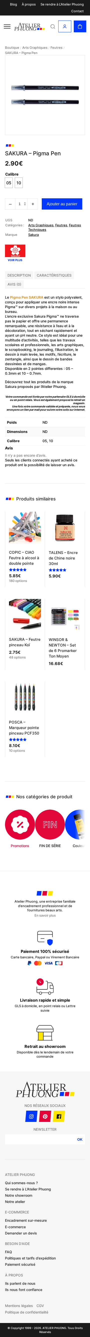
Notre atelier (15, 1201)
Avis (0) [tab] (14, 284)
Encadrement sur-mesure (26, 1220)
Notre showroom (18, 1195)
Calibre (11, 174)
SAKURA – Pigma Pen (21, 53)
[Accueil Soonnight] (29, 27)
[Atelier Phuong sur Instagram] (31, 1116)
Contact (77, 11)
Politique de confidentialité (26, 1312)
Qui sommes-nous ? (21, 1183)
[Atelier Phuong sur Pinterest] (45, 1116)
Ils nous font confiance (23, 1289)
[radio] (8, 183)
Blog (13, 4)
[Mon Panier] (80, 26)
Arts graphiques (35, 48)
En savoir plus (45, 915)
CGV (40, 1306)
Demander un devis (21, 1233)
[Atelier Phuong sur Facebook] (59, 1116)
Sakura (33, 235)
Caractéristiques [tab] (54, 275)
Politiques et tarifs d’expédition (30, 1258)
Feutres (56, 48)
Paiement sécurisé (20, 1264)
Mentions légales (19, 1306)
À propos (29, 4)
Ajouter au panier (62, 204)
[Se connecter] (64, 26)
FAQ (8, 1252)
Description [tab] (19, 275)
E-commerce (15, 1227)
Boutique (12, 48)
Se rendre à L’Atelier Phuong (62, 4)
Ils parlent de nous (20, 1283)
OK (79, 1139)
